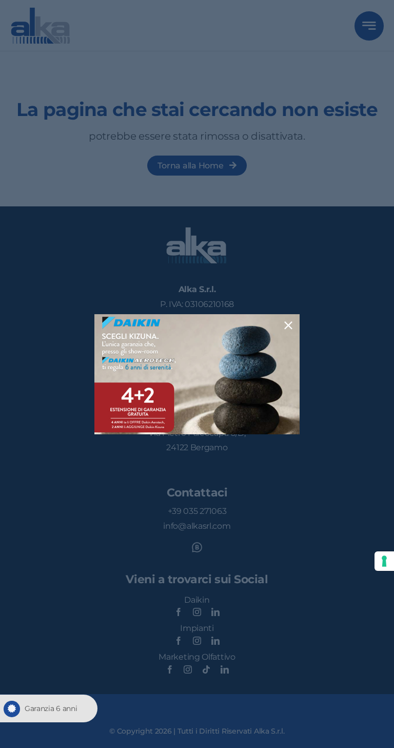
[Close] (288, 325)
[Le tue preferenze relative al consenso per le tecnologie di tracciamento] (384, 561)
